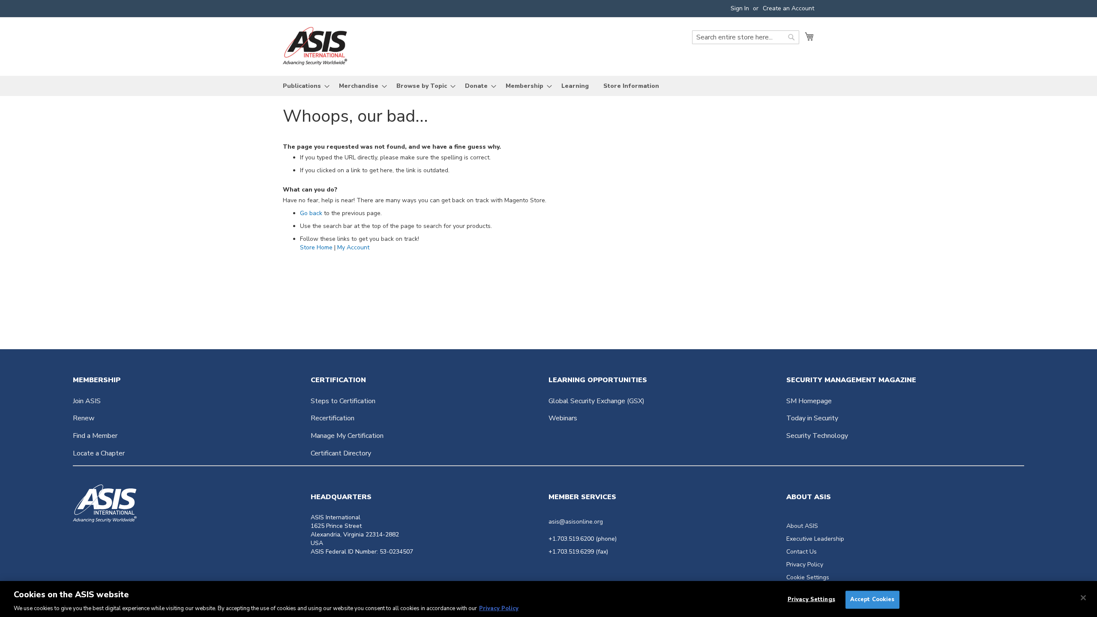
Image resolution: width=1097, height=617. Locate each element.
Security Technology (817, 435)
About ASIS (802, 526)
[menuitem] (304, 86)
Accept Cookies (872, 599)
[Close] (1083, 597)
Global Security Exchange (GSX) (596, 401)
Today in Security (812, 418)
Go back (311, 213)
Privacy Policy (804, 564)
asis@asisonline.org (575, 522)
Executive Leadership (815, 539)
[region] (548, 599)
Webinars (562, 418)
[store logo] (315, 46)
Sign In (740, 8)
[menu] (548, 86)
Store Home (316, 247)
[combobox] (745, 37)
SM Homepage (809, 401)
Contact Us (801, 552)
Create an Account (788, 8)
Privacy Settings (811, 599)
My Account (353, 247)
